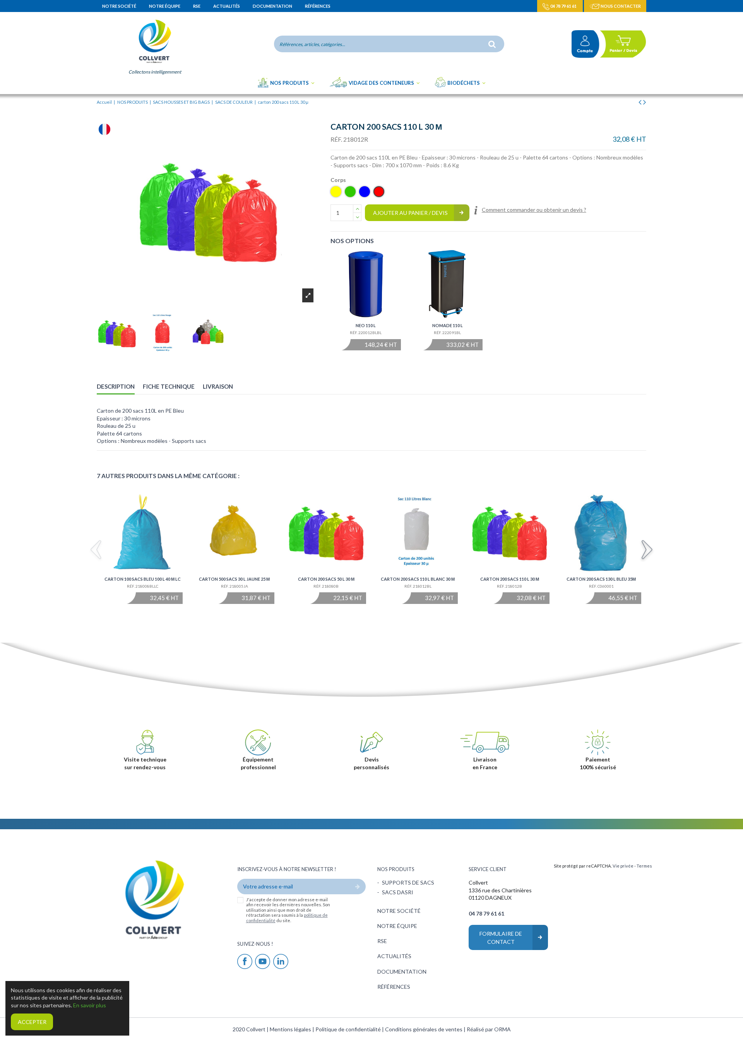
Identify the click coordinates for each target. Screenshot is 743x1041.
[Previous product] (641, 101)
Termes (644, 865)
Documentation (273, 6)
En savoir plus (89, 1005)
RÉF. (336, 139)
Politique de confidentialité (348, 1029)
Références (317, 6)
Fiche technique (169, 386)
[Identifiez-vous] (582, 44)
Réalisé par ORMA (489, 1029)
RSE (197, 6)
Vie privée (623, 865)
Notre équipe (165, 6)
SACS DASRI (397, 892)
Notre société (119, 6)
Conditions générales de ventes (424, 1029)
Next (647, 551)
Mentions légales (291, 1029)
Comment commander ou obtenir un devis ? (534, 209)
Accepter (32, 1022)
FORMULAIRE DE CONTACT (500, 937)
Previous (96, 551)
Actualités (227, 6)
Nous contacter (620, 6)
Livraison (218, 386)
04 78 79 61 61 (563, 6)
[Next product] (644, 101)
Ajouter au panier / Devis (410, 212)
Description (116, 386)
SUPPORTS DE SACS (408, 882)
